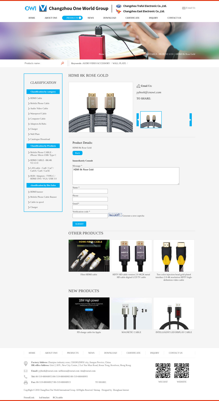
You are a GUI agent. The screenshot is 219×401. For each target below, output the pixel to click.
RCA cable (58, 397)
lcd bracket (44, 397)
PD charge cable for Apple (89, 332)
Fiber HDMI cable (89, 274)
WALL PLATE (119, 63)
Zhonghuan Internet (121, 390)
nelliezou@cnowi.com (69, 371)
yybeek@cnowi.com (149, 92)
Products (111, 54)
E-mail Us (190, 7)
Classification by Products (129, 54)
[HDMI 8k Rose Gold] (101, 131)
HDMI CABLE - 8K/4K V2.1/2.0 (158, 54)
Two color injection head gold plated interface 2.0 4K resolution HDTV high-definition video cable (174, 277)
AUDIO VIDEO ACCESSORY (96, 63)
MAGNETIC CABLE (131, 332)
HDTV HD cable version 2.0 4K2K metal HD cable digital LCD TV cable (131, 275)
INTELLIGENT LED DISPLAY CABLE (174, 332)
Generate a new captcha (133, 215)
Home (101, 54)
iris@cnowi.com (87, 371)
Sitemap (97, 390)
